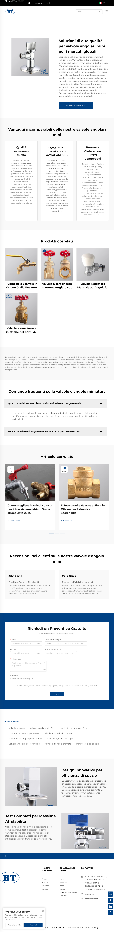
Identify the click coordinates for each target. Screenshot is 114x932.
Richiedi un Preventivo (76, 105)
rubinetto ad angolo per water (24, 733)
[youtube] (110, 894)
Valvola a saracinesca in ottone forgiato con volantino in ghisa (57, 285)
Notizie (62, 889)
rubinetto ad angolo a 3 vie (74, 728)
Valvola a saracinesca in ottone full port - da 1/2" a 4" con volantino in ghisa (21, 330)
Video (62, 886)
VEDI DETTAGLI (21, 264)
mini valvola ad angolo (87, 744)
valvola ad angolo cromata (58, 744)
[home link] (10, 11)
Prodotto (63, 882)
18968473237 (90, 894)
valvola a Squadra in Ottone (58, 733)
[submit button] (100, 12)
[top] (110, 912)
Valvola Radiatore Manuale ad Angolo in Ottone (92, 285)
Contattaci (64, 896)
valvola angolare (17, 728)
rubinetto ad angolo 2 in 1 (43, 728)
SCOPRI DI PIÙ (14, 520)
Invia (57, 694)
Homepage (64, 879)
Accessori (45, 886)
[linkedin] (110, 906)
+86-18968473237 (15, 1)
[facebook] (110, 900)
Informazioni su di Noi (68, 892)
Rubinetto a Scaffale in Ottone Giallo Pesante (21, 285)
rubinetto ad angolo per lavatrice (25, 738)
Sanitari (45, 882)
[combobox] (50, 643)
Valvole (44, 879)
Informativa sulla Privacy (85, 927)
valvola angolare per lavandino (24, 744)
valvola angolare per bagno (60, 738)
